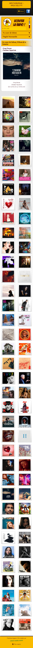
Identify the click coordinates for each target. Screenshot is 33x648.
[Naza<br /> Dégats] (8, 436)
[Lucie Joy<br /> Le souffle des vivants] (8, 595)
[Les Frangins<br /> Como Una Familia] (8, 174)
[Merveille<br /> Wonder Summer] (8, 145)
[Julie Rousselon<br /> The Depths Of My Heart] (25, 232)
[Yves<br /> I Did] (25, 407)
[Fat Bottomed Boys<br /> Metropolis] (25, 595)
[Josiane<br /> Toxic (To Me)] (25, 174)
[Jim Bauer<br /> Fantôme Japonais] (25, 247)
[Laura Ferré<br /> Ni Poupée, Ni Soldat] (25, 203)
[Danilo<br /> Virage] (8, 218)
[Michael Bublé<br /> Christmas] (25, 305)
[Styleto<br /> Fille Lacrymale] (8, 523)
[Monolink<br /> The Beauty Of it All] (25, 363)
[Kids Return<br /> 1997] (8, 378)
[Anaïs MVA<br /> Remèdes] (8, 552)
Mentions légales (11, 638)
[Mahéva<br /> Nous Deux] (25, 392)
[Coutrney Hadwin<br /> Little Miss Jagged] (25, 320)
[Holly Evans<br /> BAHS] (25, 421)
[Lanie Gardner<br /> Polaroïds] (25, 160)
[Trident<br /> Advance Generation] (25, 218)
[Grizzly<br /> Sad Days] (8, 537)
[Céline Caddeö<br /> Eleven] (25, 261)
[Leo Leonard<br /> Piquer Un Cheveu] (25, 131)
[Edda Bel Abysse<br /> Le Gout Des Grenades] (8, 276)
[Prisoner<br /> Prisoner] (25, 116)
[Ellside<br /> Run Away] (25, 102)
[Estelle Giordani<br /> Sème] (8, 610)
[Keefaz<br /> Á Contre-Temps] (25, 508)
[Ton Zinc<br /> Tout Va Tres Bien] (25, 450)
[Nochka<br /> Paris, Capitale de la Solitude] (8, 465)
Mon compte (17, 644)
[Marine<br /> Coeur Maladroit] (8, 450)
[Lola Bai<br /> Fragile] (8, 291)
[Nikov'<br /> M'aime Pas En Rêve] (8, 203)
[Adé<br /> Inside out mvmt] (25, 581)
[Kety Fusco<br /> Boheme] (25, 291)
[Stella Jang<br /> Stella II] (25, 436)
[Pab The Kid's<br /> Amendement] (8, 349)
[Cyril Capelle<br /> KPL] (8, 624)
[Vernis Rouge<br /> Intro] (8, 363)
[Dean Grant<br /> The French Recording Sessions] (25, 624)
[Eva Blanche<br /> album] (25, 537)
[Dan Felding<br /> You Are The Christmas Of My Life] (8, 320)
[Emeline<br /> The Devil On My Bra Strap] (8, 247)
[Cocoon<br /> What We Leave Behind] (8, 508)
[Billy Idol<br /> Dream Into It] (8, 305)
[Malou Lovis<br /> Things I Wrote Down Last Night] (25, 552)
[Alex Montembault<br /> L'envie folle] (8, 334)
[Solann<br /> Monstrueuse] (8, 581)
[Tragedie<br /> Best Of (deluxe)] (25, 276)
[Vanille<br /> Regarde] (25, 334)
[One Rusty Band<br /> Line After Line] (8, 479)
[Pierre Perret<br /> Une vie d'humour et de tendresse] (25, 378)
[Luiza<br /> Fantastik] (8, 566)
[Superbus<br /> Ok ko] (8, 407)
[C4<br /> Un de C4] (8, 232)
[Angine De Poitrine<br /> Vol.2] (8, 189)
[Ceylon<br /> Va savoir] (25, 610)
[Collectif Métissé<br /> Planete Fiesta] (8, 160)
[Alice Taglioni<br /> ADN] (8, 131)
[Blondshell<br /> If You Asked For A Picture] (25, 494)
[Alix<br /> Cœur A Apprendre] (8, 102)
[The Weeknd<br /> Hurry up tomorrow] (25, 566)
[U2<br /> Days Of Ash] (8, 261)
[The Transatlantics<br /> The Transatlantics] (8, 116)
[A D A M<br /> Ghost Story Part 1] (25, 479)
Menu (22, 11)
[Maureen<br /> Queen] (25, 349)
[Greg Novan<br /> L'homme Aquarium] (8, 494)
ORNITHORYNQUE (15, 3)
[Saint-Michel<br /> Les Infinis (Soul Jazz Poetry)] (25, 145)
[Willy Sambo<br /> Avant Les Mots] (25, 189)
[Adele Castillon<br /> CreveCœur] (8, 392)
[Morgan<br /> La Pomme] (25, 523)
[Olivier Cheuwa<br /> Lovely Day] (8, 421)
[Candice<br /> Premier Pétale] (25, 465)
